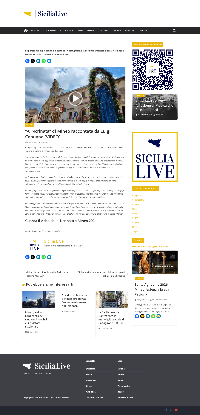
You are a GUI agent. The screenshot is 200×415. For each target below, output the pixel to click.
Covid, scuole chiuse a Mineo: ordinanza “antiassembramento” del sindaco (75, 300)
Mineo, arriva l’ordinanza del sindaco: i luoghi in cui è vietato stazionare (36, 319)
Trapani (143, 30)
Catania (69, 30)
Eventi (121, 374)
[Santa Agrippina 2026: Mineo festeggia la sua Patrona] (155, 262)
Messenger (91, 380)
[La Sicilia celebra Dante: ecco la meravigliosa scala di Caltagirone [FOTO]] (112, 292)
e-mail (89, 374)
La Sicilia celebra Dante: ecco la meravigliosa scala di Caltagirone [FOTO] (111, 318)
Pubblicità (91, 391)
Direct (89, 386)
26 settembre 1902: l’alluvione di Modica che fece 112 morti (154, 105)
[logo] (46, 361)
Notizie (121, 368)
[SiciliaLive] (25, 30)
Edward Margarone (159, 300)
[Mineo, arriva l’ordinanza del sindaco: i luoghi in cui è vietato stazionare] (38, 292)
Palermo (104, 30)
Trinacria (140, 96)
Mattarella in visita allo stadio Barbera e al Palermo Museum (47, 274)
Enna (80, 30)
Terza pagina (124, 386)
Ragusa (117, 30)
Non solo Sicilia (125, 397)
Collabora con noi (94, 397)
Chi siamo (90, 368)
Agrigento (36, 30)
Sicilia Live (44, 142)
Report (121, 391)
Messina (91, 30)
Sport (120, 380)
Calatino (29, 125)
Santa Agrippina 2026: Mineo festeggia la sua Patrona (152, 289)
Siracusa (129, 30)
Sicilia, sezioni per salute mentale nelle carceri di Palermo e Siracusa (101, 274)
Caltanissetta (53, 30)
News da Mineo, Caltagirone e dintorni (150, 246)
